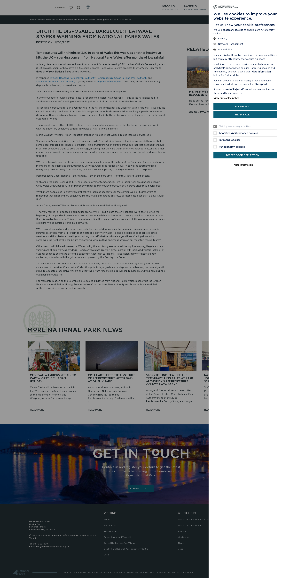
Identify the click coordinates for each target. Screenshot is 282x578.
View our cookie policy (226, 98)
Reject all (242, 114)
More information (243, 165)
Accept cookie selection (242, 155)
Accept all (242, 106)
